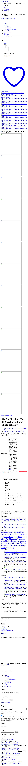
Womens (9, 27)
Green (12, 534)
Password (5, 697)
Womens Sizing (20, 546)
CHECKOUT (10, 739)
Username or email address (10, 692)
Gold (8, 534)
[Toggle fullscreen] (2, 726)
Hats (5, 33)
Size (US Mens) (4, 453)
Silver (24, 543)
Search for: (6, 36)
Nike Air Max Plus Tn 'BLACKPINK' (10, 755)
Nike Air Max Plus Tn (12, 520)
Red (19, 520)
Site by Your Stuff (5, 664)
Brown (2, 534)
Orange (9, 543)
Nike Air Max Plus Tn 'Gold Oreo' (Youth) (11, 763)
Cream (6, 534)
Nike (11, 415)
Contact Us (6, 10)
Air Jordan (6, 30)
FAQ (5, 7)
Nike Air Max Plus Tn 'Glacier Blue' (9, 744)
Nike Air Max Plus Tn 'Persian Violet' (9, 749)
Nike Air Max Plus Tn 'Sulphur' (8, 759)
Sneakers (6, 415)
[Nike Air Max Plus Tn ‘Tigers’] (14, 431)
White (2, 522)
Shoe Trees (6, 34)
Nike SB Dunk (4, 543)
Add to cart (3, 516)
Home (5, 23)
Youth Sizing (10, 548)
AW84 (13, 532)
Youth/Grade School (11, 29)
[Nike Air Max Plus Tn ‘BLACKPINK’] (15, 430)
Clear (10, 469)
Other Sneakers (7, 32)
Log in (11, 699)
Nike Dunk (8, 541)
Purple (18, 543)
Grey (16, 534)
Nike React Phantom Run (21, 541)
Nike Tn (6, 25)
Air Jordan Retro (6, 532)
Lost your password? (5, 702)
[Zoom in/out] (1, 726)
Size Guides (6, 9)
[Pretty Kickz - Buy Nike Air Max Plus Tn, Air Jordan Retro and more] (8, 18)
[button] (5, 43)
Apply (16, 731)
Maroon (20, 519)
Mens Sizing (9, 536)
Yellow (3, 548)
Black (13, 519)
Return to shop (7, 56)
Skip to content (4, 1)
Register (3, 723)
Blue (17, 519)
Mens (8, 26)
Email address (6, 709)
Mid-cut (15, 536)
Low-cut (24, 534)
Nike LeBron (14, 541)
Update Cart (3, 739)
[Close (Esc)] (5, 726)
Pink (13, 543)
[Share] (4, 726)
